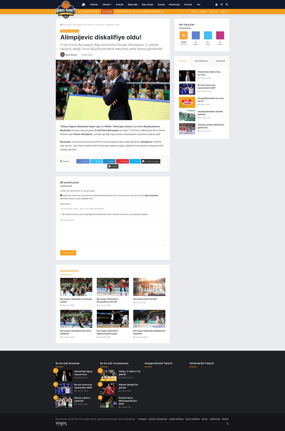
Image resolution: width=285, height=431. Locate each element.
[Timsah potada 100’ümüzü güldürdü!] (187, 128)
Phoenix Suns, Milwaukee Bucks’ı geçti (128, 401)
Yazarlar (161, 4)
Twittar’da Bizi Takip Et (201, 363)
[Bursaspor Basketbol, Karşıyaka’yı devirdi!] (113, 287)
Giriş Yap (214, 11)
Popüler (182, 60)
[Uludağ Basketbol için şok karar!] (187, 102)
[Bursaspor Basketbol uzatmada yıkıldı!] (76, 287)
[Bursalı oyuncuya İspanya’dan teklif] (187, 89)
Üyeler (194, 11)
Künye (205, 419)
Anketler (120, 4)
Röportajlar (133, 4)
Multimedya (174, 4)
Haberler (94, 4)
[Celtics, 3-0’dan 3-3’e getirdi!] (108, 375)
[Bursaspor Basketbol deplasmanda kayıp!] (113, 319)
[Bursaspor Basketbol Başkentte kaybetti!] (149, 319)
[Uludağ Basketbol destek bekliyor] (187, 115)
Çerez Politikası (193, 419)
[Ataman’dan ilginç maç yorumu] (187, 75)
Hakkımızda (215, 419)
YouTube (188, 4)
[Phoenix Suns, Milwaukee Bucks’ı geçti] (108, 402)
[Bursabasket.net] (66, 10)
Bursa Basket (71, 55)
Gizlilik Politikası (176, 419)
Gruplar (203, 11)
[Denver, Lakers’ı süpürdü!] (64, 402)
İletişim (225, 419)
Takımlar (106, 4)
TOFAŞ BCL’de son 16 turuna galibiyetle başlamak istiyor (140, 11)
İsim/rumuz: (65, 204)
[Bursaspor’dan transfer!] (149, 287)
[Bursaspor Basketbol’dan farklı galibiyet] (76, 319)
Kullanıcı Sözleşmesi (158, 419)
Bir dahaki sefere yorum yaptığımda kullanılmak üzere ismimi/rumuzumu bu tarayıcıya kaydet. (105, 214)
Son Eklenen (201, 60)
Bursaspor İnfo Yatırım (83, 24)
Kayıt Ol (224, 11)
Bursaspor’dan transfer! (145, 299)
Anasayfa (67, 24)
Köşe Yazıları (147, 4)
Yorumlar (220, 60)
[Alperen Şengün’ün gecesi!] (108, 388)
